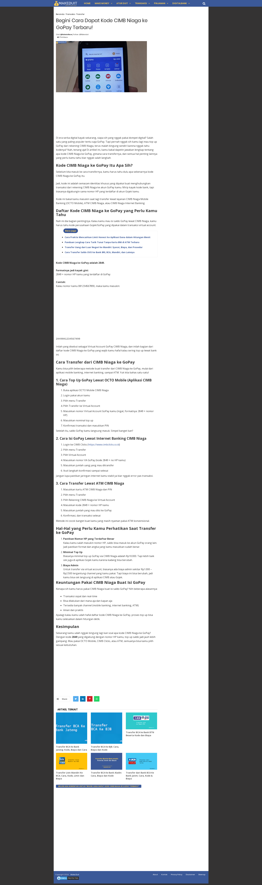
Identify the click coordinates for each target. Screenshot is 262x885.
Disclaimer (190, 874)
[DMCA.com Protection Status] (68, 880)
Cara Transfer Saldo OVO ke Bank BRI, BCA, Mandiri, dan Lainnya (99, 252)
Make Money (102, 3)
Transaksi (141, 3)
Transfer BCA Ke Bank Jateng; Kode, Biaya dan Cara (71, 748)
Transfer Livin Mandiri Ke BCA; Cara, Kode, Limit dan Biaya (70, 775)
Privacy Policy (176, 874)
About (155, 874)
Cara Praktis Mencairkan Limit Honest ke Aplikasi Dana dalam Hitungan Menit (107, 237)
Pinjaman (159, 3)
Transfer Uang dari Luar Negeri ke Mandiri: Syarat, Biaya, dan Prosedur (104, 247)
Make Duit (75, 874)
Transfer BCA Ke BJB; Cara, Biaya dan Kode (105, 748)
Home (87, 3)
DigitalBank (179, 3)
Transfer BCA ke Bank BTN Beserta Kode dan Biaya (140, 734)
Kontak (164, 874)
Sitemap (201, 874)
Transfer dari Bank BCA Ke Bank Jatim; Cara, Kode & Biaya (140, 775)
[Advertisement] (107, 114)
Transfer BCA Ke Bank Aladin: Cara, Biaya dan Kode (106, 774)
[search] (204, 4)
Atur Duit (122, 3)
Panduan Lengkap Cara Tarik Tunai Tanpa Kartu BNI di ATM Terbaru (102, 242)
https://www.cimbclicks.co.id (103, 444)
